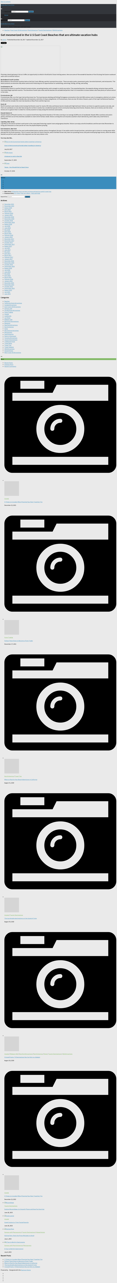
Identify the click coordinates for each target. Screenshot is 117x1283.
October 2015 (8, 286)
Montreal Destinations (11, 321)
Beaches (7, 30)
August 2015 (8, 290)
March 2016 (7, 277)
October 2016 (8, 264)
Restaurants (8, 332)
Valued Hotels (8, 351)
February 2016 (8, 279)
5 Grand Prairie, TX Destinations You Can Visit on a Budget (22, 1057)
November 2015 (9, 285)
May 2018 (7, 230)
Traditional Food (9, 341)
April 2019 (7, 210)
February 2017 (8, 257)
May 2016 (7, 274)
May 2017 (7, 252)
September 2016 (9, 266)
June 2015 (7, 294)
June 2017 (7, 250)
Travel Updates (9, 347)
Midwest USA (8, 319)
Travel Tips (7, 345)
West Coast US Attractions (12, 352)
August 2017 (8, 246)
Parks (6, 329)
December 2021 (9, 204)
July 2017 (7, 248)
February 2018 (8, 235)
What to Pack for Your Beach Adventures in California (20, 779)
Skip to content (6, 2)
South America (9, 334)
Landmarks (7, 316)
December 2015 (9, 283)
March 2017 (7, 255)
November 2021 (9, 206)
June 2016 (7, 272)
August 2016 (8, 268)
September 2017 (9, 244)
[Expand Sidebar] (1, 356)
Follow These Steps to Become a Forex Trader (18, 641)
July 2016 (7, 270)
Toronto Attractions (10, 338)
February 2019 (8, 213)
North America (32, 30)
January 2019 (8, 215)
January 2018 (8, 237)
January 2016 (8, 281)
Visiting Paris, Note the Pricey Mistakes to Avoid (19, 1235)
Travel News (8, 343)
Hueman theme (26, 1270)
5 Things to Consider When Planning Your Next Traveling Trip (23, 502)
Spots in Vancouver (10, 336)
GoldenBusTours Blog (7, 5)
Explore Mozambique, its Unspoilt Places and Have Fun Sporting (24, 1209)
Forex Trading (8, 312)
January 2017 (8, 259)
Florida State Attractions (12, 310)
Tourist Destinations (44, 30)
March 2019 (7, 211)
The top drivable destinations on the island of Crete (20, 918)
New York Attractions (11, 325)
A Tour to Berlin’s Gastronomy (13, 1249)
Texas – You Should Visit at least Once (16, 167)
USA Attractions (57, 30)
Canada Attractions (10, 305)
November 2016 (9, 263)
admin (4, 40)
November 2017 (9, 241)
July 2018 (7, 226)
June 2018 (7, 228)
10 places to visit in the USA (13, 156)
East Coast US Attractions (19, 30)
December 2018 (9, 217)
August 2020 (8, 208)
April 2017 (7, 253)
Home (6, 15)
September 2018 (9, 222)
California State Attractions (13, 303)
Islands (6, 314)
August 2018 (8, 224)
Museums (7, 323)
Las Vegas (7, 318)
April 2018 (7, 231)
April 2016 (7, 275)
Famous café (8, 309)
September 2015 (9, 288)
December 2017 (9, 239)
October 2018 (8, 221)
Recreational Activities (11, 330)
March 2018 (7, 233)
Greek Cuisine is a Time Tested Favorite (16, 1222)
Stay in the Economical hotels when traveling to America (22, 145)
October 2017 (8, 242)
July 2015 (7, 292)
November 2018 (9, 219)
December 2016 (9, 261)
